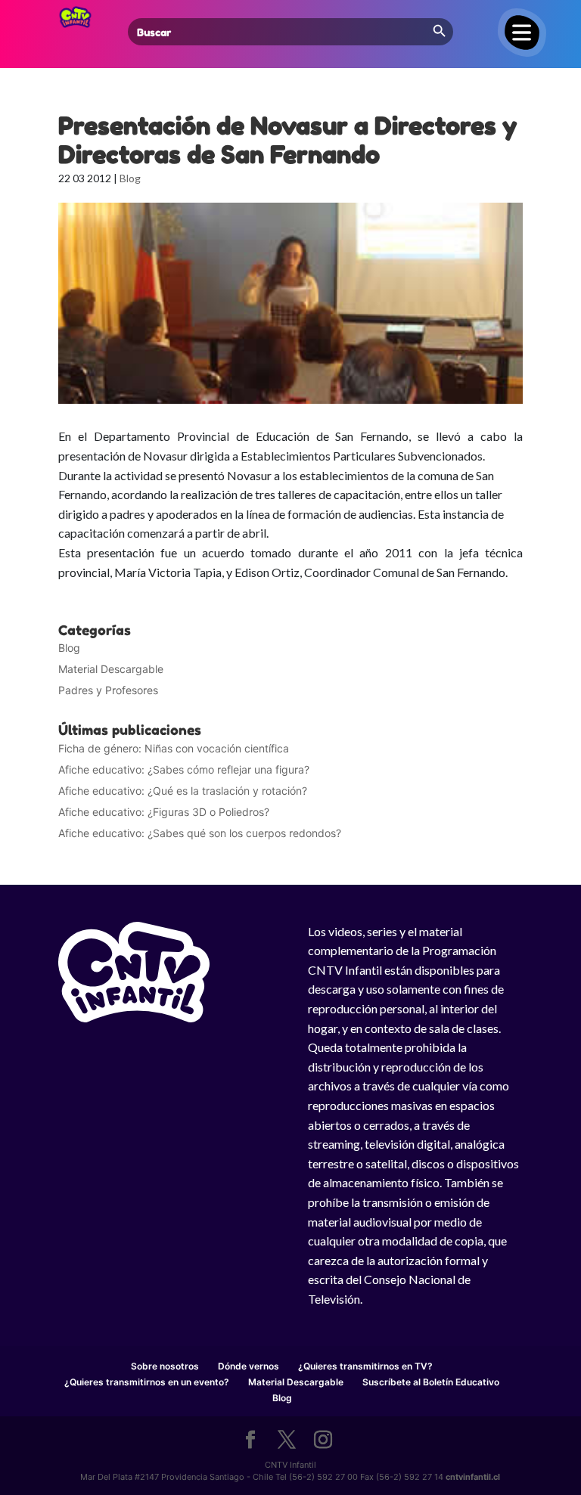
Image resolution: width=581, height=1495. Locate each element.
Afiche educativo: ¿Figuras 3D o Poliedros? (163, 811)
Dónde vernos (248, 1366)
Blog (130, 178)
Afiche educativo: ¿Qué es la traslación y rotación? (182, 790)
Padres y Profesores (108, 690)
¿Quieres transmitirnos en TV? (365, 1366)
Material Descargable (110, 668)
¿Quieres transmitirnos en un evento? (146, 1382)
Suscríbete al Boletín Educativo (430, 1382)
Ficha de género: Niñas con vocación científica (173, 748)
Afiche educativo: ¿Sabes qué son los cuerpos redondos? (199, 833)
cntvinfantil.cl (473, 1477)
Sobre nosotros (165, 1366)
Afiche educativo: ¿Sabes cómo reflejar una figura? (183, 769)
